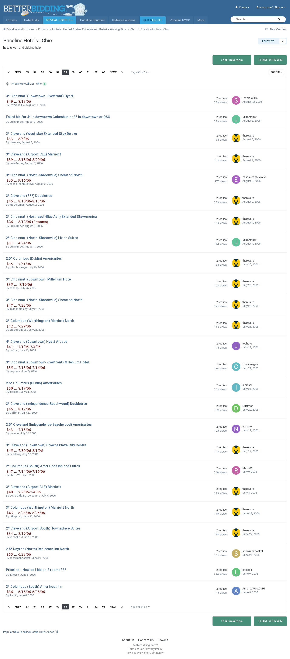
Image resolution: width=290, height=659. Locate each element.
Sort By (276, 72)
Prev (17, 72)
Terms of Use (136, 649)
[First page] (9, 72)
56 (50, 72)
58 (65, 72)
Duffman (15, 412)
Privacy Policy (154, 649)
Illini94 (13, 595)
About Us (128, 640)
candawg (15, 454)
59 (73, 72)
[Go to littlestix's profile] (236, 572)
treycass (15, 371)
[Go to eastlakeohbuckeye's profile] (236, 179)
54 (34, 72)
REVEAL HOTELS (58, 20)
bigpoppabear (18, 329)
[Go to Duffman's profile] (236, 408)
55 (42, 72)
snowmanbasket (20, 557)
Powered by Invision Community (145, 652)
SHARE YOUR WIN (270, 60)
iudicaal (14, 391)
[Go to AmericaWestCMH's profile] (236, 591)
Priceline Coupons (92, 20)
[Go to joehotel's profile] (236, 346)
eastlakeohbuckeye (22, 183)
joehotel (247, 343)
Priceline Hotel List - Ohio (26, 83)
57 (57, 72)
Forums (11, 20)
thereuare (248, 135)
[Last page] (122, 72)
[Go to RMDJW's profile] (236, 470)
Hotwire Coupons (123, 20)
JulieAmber (16, 121)
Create (243, 7)
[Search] (279, 19)
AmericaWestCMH (253, 588)
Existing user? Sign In (270, 7)
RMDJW (15, 475)
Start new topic (232, 60)
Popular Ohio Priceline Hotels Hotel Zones (30, 631)
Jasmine (15, 142)
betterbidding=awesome (25, 495)
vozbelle (15, 537)
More (200, 20)
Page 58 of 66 (139, 72)
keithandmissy (18, 308)
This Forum (262, 19)
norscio (14, 433)
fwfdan (14, 350)
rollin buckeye (18, 267)
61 (88, 72)
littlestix (14, 574)
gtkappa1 (15, 516)
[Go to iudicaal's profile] (236, 387)
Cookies (163, 640)
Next (113, 72)
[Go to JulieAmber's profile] (236, 119)
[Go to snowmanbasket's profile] (236, 553)
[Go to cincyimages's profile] (236, 366)
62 (95, 72)
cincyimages (250, 364)
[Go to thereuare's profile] (236, 138)
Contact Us (146, 640)
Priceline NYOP (180, 20)
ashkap (14, 288)
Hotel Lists (31, 20)
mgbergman (17, 204)
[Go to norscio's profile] (236, 429)
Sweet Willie (17, 105)
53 (27, 72)
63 (103, 72)
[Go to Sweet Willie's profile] (236, 100)
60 (80, 72)
